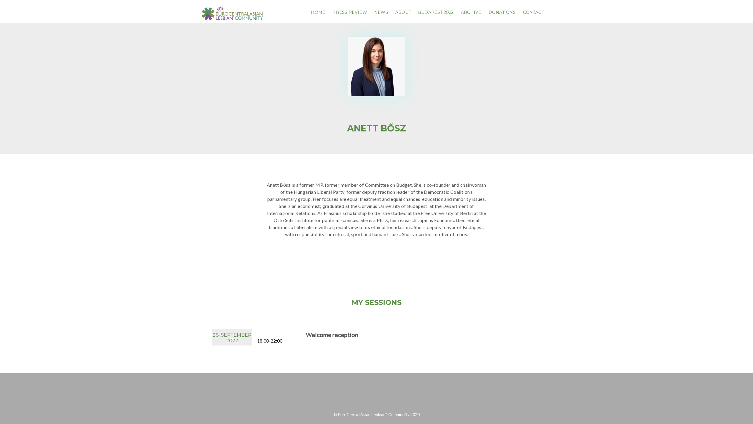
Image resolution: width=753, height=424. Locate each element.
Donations (502, 12)
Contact (533, 12)
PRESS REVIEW (349, 12)
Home (318, 12)
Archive (471, 12)
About (403, 12)
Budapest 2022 (436, 12)
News (381, 12)
